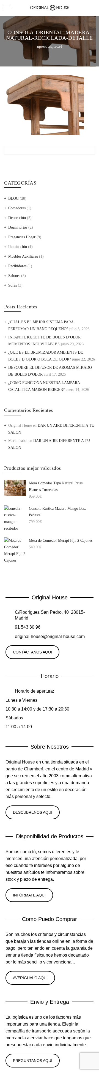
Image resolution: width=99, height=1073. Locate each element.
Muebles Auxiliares (23, 256)
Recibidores (17, 266)
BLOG (13, 198)
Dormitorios (17, 227)
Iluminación (17, 247)
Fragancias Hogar (21, 237)
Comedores (17, 208)
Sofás (12, 285)
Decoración (17, 218)
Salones (14, 276)
